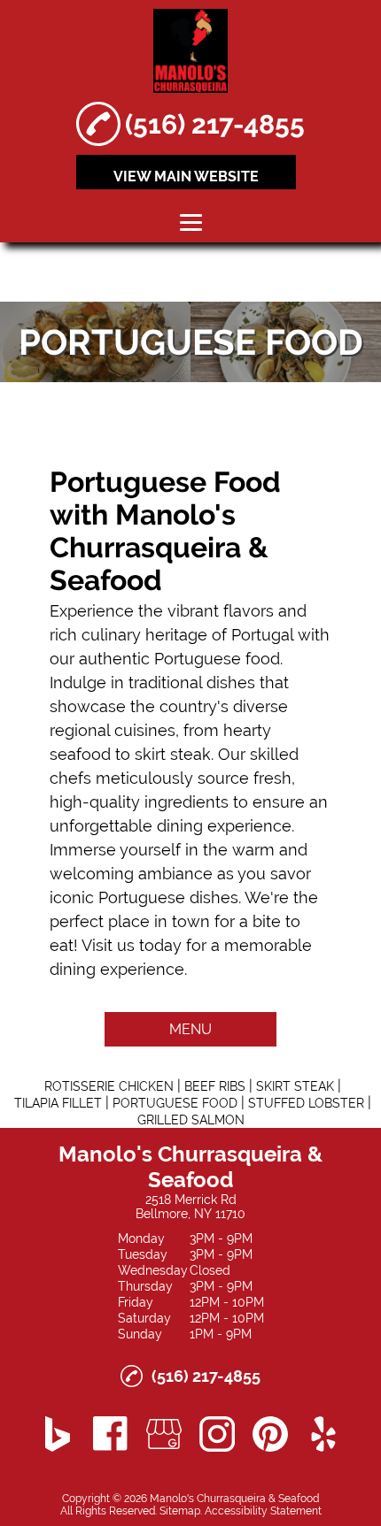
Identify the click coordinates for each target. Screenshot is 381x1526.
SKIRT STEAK (295, 1086)
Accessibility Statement (263, 1511)
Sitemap (179, 1511)
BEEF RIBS (214, 1086)
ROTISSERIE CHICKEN (109, 1086)
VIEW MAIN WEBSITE (186, 176)
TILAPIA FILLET (58, 1103)
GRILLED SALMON (191, 1120)
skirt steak (173, 754)
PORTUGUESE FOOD (175, 1103)
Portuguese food (217, 658)
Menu (190, 1029)
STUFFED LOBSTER (306, 1103)
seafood (80, 754)
